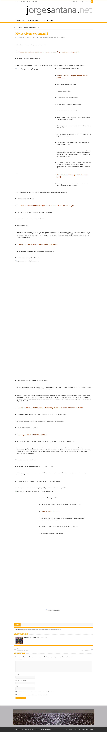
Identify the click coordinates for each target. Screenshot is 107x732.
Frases (37, 20)
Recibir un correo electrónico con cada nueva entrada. (32, 695)
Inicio (16, 1)
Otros (52, 20)
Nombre (18, 675)
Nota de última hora (85, 649)
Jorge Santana (20, 37)
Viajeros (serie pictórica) (22, 649)
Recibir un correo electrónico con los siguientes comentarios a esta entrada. (38, 692)
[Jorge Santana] (53, 11)
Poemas (31, 20)
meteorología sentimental (54, 629)
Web (17, 686)
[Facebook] (73, 1)
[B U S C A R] (92, 1)
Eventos (34, 1)
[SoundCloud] (77, 1)
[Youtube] (75, 1)
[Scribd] (82, 1)
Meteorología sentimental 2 (49, 37)
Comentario (19, 660)
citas (22, 629)
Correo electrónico (21, 680)
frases (26, 629)
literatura (42, 629)
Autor (28, 1)
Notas (24, 20)
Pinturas (17, 20)
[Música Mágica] (81, 1)
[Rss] (72, 1)
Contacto (22, 1)
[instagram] (78, 1)
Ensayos (45, 20)
